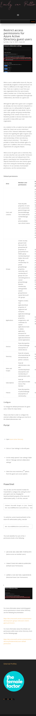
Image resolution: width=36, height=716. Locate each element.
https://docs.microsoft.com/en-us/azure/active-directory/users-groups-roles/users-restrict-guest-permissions (18, 621)
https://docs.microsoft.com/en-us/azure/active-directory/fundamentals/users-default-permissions (18, 641)
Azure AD (22, 42)
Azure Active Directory (16, 439)
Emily (6, 42)
